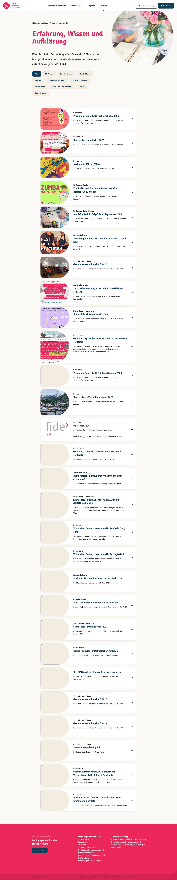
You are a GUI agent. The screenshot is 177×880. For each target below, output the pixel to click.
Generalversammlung (57, 80)
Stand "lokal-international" (62, 87)
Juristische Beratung (80, 80)
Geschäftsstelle (40, 93)
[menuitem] (57, 7)
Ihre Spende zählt (43, 836)
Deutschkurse (85, 74)
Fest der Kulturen (66, 74)
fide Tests (38, 80)
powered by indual (39, 877)
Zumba (81, 87)
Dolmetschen (40, 87)
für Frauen (49, 74)
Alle (36, 74)
